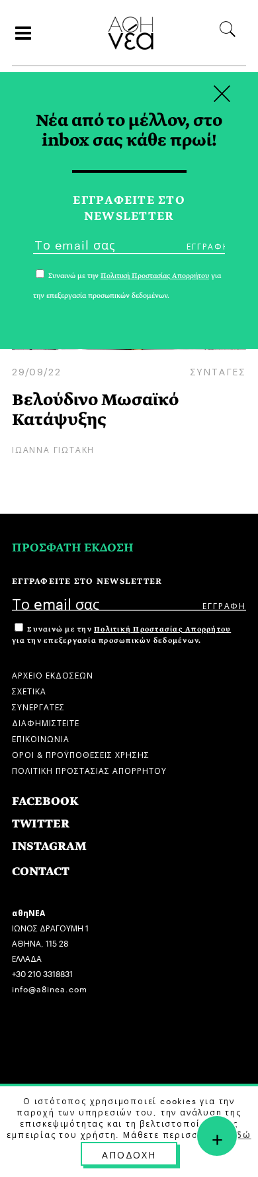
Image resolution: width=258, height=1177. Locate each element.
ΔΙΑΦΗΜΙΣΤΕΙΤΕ (45, 722)
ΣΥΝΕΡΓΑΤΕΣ (38, 706)
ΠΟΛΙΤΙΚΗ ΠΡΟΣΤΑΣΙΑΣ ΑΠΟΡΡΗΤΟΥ (89, 769)
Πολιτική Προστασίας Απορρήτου (162, 629)
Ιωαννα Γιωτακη (53, 448)
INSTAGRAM (49, 846)
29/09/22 (36, 370)
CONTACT (40, 871)
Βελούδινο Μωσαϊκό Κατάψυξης (95, 409)
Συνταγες (218, 370)
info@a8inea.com (49, 988)
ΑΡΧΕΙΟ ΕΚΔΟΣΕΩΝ (52, 674)
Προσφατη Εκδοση (73, 548)
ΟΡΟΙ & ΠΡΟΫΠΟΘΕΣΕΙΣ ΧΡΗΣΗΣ (81, 753)
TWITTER (40, 824)
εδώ (241, 1134)
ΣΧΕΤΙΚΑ (29, 690)
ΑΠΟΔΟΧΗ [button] (129, 1154)
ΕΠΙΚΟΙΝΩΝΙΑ (40, 737)
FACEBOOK (45, 801)
